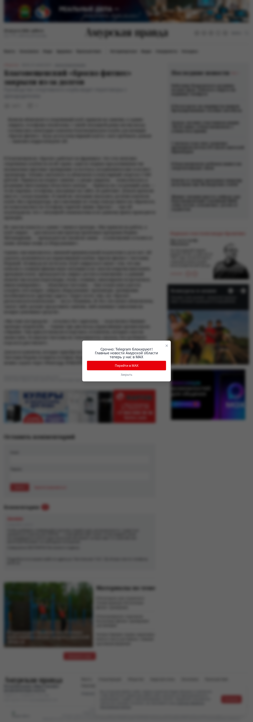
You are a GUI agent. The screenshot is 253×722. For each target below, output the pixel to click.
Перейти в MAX (126, 365)
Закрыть (126, 374)
